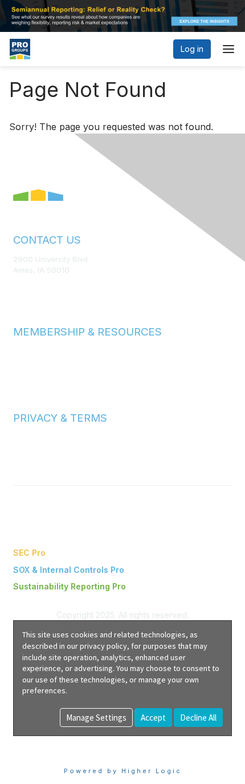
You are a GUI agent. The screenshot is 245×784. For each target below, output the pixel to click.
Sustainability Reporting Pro (69, 586)
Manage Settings (96, 717)
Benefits (28, 362)
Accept (153, 717)
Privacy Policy (38, 448)
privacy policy (103, 646)
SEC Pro (29, 552)
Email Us (28, 287)
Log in (192, 49)
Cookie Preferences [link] (51, 741)
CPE (20, 373)
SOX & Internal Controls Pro (68, 570)
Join (21, 350)
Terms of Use (37, 437)
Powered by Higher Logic (123, 771)
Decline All (198, 717)
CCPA (23, 459)
